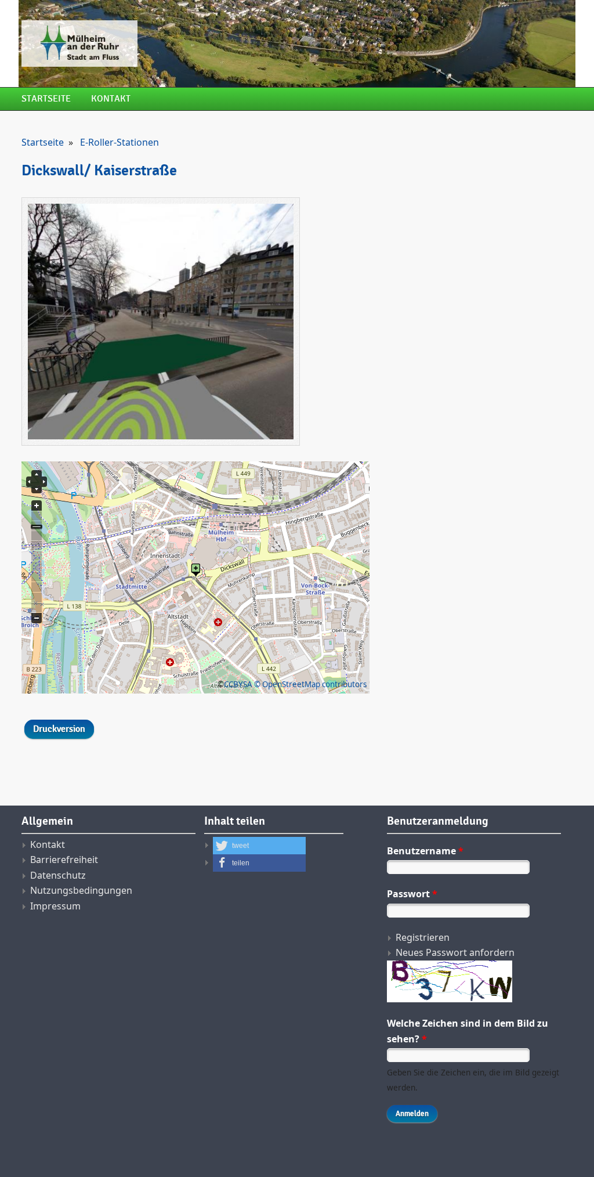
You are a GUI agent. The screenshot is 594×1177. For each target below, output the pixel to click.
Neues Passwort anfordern (455, 952)
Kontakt (111, 98)
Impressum (55, 906)
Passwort (412, 893)
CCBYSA (238, 684)
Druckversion (59, 729)
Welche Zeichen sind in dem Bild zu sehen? (467, 1031)
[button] (259, 845)
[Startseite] (201, 43)
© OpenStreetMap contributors (310, 684)
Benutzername (425, 850)
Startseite (46, 98)
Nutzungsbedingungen (81, 890)
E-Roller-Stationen (119, 142)
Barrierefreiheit (64, 859)
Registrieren (423, 937)
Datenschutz (58, 875)
